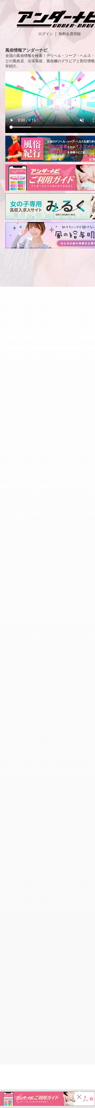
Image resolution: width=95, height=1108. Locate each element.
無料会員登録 (70, 34)
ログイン (45, 34)
